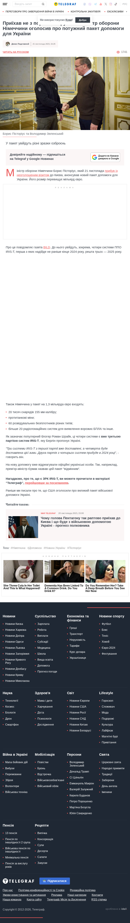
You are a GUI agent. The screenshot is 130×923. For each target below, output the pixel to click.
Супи (40, 845)
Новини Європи (80, 700)
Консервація (45, 839)
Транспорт (76, 633)
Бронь (41, 768)
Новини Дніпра (14, 635)
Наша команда (12, 899)
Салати (42, 857)
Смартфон (12, 724)
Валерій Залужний (81, 789)
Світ (70, 693)
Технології (11, 700)
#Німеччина (18, 548)
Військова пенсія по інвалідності (17, 850)
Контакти (97, 895)
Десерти (42, 851)
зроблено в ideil (116, 909)
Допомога (43, 665)
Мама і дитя (44, 700)
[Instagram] (110, 4)
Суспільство (45, 616)
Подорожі (108, 718)
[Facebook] (84, 4)
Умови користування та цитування (24, 895)
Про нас (8, 890)
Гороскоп (107, 700)
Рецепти (42, 825)
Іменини (107, 792)
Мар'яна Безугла (80, 807)
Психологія (44, 718)
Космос (9, 706)
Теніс (105, 635)
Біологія (10, 712)
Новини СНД (78, 718)
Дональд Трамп (79, 771)
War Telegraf (48, 513)
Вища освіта (45, 659)
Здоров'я (42, 693)
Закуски (42, 862)
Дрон (8, 718)
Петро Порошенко (81, 801)
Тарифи (74, 645)
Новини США (78, 706)
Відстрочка (44, 774)
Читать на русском (16, 52)
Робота (41, 629)
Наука (7, 693)
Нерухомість (77, 639)
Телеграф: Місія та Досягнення (66, 899)
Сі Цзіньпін (76, 777)
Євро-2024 (108, 647)
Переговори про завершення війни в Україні (35, 11)
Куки (69, 19)
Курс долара (77, 651)
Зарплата (43, 623)
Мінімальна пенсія (16, 857)
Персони (74, 754)
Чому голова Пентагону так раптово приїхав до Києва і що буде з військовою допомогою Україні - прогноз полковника (80, 521)
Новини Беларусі (80, 730)
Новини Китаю (79, 724)
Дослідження (45, 724)
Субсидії (42, 641)
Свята (104, 754)
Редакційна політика (82, 890)
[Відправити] (43, 4)
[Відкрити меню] (5, 4)
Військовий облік (47, 786)
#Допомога (34, 548)
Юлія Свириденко (81, 813)
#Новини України (54, 548)
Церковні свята (111, 762)
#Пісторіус (74, 548)
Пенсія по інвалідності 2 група (17, 841)
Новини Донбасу (15, 668)
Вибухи (9, 768)
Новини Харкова (15, 629)
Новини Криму (14, 674)
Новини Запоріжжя (17, 653)
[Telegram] (95, 4)
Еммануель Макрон (82, 783)
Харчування (45, 706)
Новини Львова (15, 647)
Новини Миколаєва (17, 680)
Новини (9, 616)
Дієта (40, 712)
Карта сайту (34, 899)
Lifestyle (106, 693)
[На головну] (65, 4)
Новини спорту (111, 616)
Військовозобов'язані (50, 780)
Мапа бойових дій (16, 762)
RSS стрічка (99, 899)
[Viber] (90, 4)
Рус (125, 4)
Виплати (42, 635)
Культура (107, 724)
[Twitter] (105, 4)
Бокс (105, 629)
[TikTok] (115, 4)
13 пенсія (11, 833)
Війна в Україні (15, 754)
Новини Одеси (14, 641)
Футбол (106, 623)
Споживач (108, 706)
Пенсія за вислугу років (16, 865)
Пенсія (8, 825)
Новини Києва (14, 623)
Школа (41, 653)
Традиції (107, 774)
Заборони (108, 780)
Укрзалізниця (78, 657)
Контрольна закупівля (85, 11)
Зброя (9, 780)
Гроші (73, 628)
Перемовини (13, 774)
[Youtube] (100, 4)
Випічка (42, 833)
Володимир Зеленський (77, 764)
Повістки (42, 762)
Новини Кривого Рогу (15, 661)
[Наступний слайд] (126, 11)
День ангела (109, 786)
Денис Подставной (20, 44)
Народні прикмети (113, 768)
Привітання (109, 742)
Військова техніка (16, 792)
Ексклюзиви (115, 11)
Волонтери (12, 786)
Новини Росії (78, 712)
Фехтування (109, 653)
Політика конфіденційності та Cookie (41, 890)
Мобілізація (45, 754)
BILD (46, 247)
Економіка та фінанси (78, 618)
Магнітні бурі (110, 736)
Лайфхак (107, 730)
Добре (82, 20)
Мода (105, 712)
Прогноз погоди (47, 671)
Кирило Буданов (80, 795)
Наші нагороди (77, 895)
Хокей (105, 641)
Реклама (56, 895)
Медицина (43, 647)
